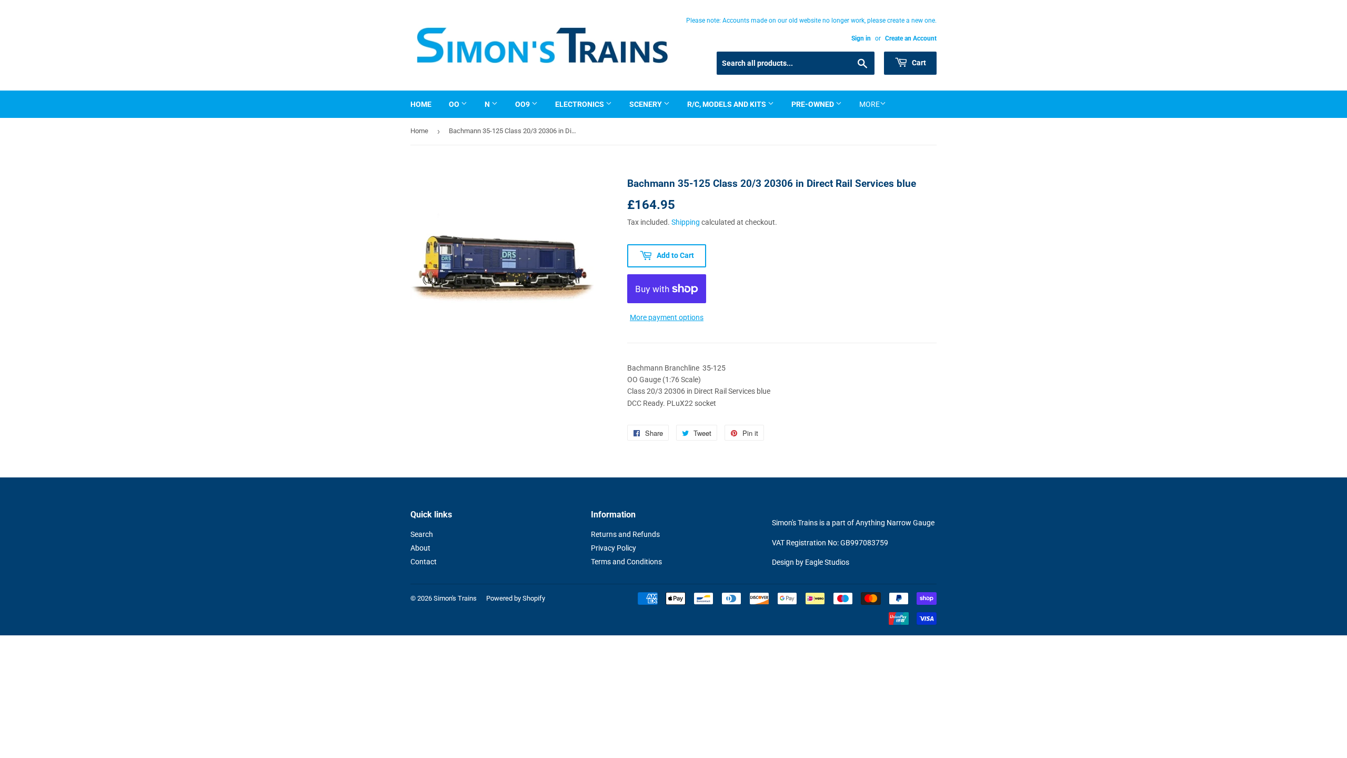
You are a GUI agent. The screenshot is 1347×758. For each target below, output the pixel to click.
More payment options (666, 317)
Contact (423, 561)
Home (420, 104)
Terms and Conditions (626, 561)
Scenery (646, 104)
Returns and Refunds (625, 534)
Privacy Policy (613, 548)
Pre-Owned (813, 104)
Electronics (580, 104)
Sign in (861, 38)
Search (421, 534)
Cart (918, 62)
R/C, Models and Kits (727, 104)
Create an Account (911, 38)
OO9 (523, 104)
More (869, 104)
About (420, 548)
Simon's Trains (455, 598)
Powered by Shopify (515, 598)
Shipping (685, 222)
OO (455, 104)
